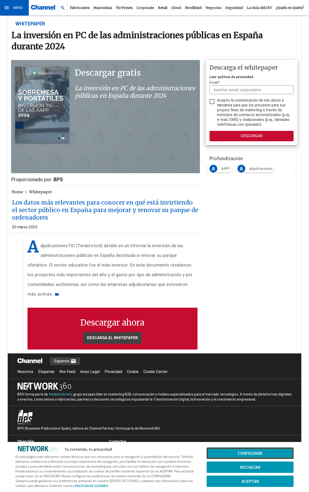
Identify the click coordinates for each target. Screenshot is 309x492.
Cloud (176, 8)
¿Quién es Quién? (290, 8)
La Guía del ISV (259, 8)
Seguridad (234, 8)
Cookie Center (155, 371)
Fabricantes (80, 8)
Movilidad (193, 8)
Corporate (145, 8)
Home (17, 191)
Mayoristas (102, 8)
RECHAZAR (250, 467)
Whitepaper (40, 191)
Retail (162, 8)
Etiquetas (46, 371)
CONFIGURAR (250, 453)
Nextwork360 (60, 394)
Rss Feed (67, 371)
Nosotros (25, 371)
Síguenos (62, 361)
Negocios (213, 8)
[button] (14, 7)
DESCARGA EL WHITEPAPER (112, 337)
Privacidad (113, 371)
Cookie (133, 371)
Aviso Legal (90, 371)
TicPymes (124, 8)
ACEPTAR (250, 481)
